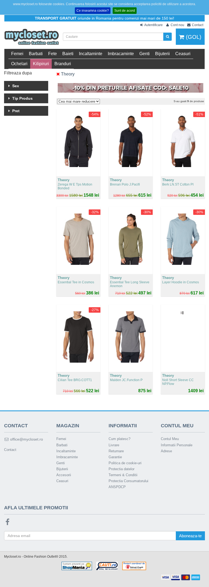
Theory (67, 74)
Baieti (67, 53)
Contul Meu (170, 439)
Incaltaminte (90, 53)
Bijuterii (162, 53)
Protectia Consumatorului (128, 481)
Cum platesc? (119, 439)
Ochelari (19, 63)
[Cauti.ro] (107, 566)
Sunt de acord (124, 10)
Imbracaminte (121, 53)
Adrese (166, 451)
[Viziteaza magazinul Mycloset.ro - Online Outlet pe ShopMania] (77, 566)
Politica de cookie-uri (125, 463)
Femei (17, 53)
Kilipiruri (41, 63)
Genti (144, 53)
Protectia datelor (121, 469)
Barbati (36, 53)
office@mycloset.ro (26, 439)
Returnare (116, 451)
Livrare (114, 445)
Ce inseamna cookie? (92, 10)
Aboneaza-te (190, 535)
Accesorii (63, 475)
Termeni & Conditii (123, 475)
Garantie (115, 457)
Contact (10, 450)
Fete (52, 53)
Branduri (62, 63)
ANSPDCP (117, 487)
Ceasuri (182, 53)
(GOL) (192, 37)
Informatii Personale (176, 445)
